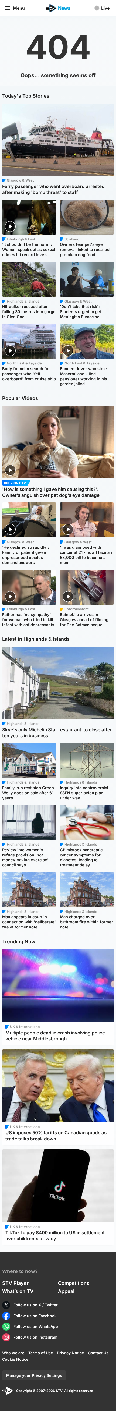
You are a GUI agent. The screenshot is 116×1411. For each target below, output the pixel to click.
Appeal (66, 1291)
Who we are (13, 1352)
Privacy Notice (70, 1352)
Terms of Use (40, 1352)
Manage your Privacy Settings (34, 1375)
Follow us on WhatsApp (35, 1326)
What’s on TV (17, 1291)
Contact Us (98, 1352)
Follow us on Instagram (35, 1337)
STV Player (15, 1283)
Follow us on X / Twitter (35, 1305)
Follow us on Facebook (35, 1315)
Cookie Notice (15, 1359)
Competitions (73, 1283)
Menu (19, 8)
